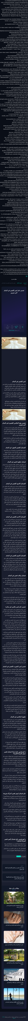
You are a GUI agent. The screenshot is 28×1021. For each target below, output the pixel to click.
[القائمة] (26, 276)
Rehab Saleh (11, 330)
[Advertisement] (14, 309)
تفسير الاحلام (19, 283)
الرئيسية (24, 283)
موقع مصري (14, 279)
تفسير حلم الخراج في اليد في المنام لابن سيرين (14, 944)
